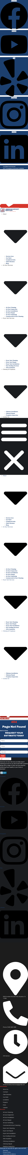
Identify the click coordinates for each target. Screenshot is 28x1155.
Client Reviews (10, 261)
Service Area (10, 256)
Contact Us (6, 417)
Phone (2, 744)
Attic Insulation (10, 367)
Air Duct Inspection (11, 309)
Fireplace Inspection (12, 415)
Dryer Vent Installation (12, 364)
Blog (7, 263)
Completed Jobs (10, 260)
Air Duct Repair (10, 313)
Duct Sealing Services (12, 366)
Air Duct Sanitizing (11, 314)
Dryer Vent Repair (11, 362)
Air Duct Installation (12, 311)
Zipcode (2, 749)
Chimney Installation (12, 411)
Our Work (8, 258)
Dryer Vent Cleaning (12, 360)
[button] (14, 446)
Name (1, 738)
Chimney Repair (10, 413)
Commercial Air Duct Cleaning (14, 316)
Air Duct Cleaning (11, 307)
